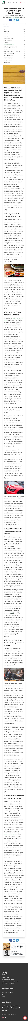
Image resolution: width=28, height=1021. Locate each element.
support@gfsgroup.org (12, 1006)
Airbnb (12, 613)
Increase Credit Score (13, 17)
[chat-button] (25, 1018)
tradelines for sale (9, 834)
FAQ (3, 994)
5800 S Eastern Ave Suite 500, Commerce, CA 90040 (10, 982)
